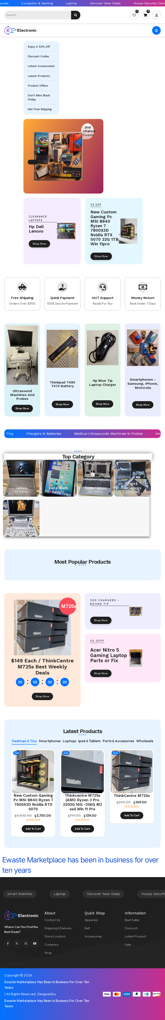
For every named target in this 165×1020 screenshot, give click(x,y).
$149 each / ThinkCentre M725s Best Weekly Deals (42, 666)
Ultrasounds (21, 528)
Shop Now (39, 243)
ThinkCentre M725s (132, 795)
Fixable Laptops (95, 488)
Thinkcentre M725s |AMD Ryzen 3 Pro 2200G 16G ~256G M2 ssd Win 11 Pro (82, 802)
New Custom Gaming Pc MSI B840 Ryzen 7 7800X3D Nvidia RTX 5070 (33, 802)
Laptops (21, 488)
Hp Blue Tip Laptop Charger (102, 383)
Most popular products (82, 561)
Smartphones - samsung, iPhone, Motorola (142, 384)
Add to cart (33, 828)
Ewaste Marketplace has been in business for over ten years (46, 985)
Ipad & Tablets (58, 488)
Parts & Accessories (132, 486)
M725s (68, 606)
